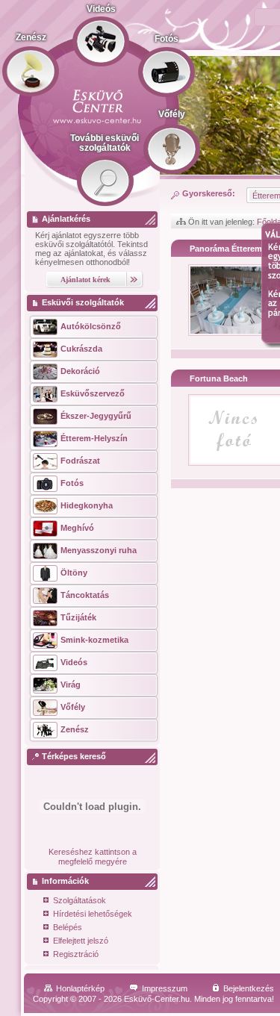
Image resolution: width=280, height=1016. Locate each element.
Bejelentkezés (248, 988)
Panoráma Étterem (226, 248)
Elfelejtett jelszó (80, 940)
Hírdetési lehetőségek (92, 913)
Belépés (67, 927)
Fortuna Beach (219, 378)
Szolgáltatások (79, 900)
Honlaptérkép (80, 988)
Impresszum (164, 988)
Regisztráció (76, 954)
